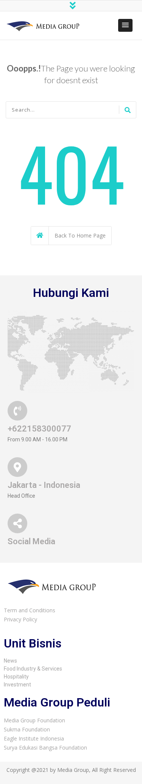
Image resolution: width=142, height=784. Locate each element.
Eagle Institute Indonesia (34, 738)
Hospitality (16, 677)
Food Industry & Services (33, 669)
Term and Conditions (29, 610)
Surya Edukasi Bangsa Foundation (45, 747)
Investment (17, 685)
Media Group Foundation (34, 720)
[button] (125, 25)
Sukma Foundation (27, 729)
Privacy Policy (20, 619)
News (10, 661)
